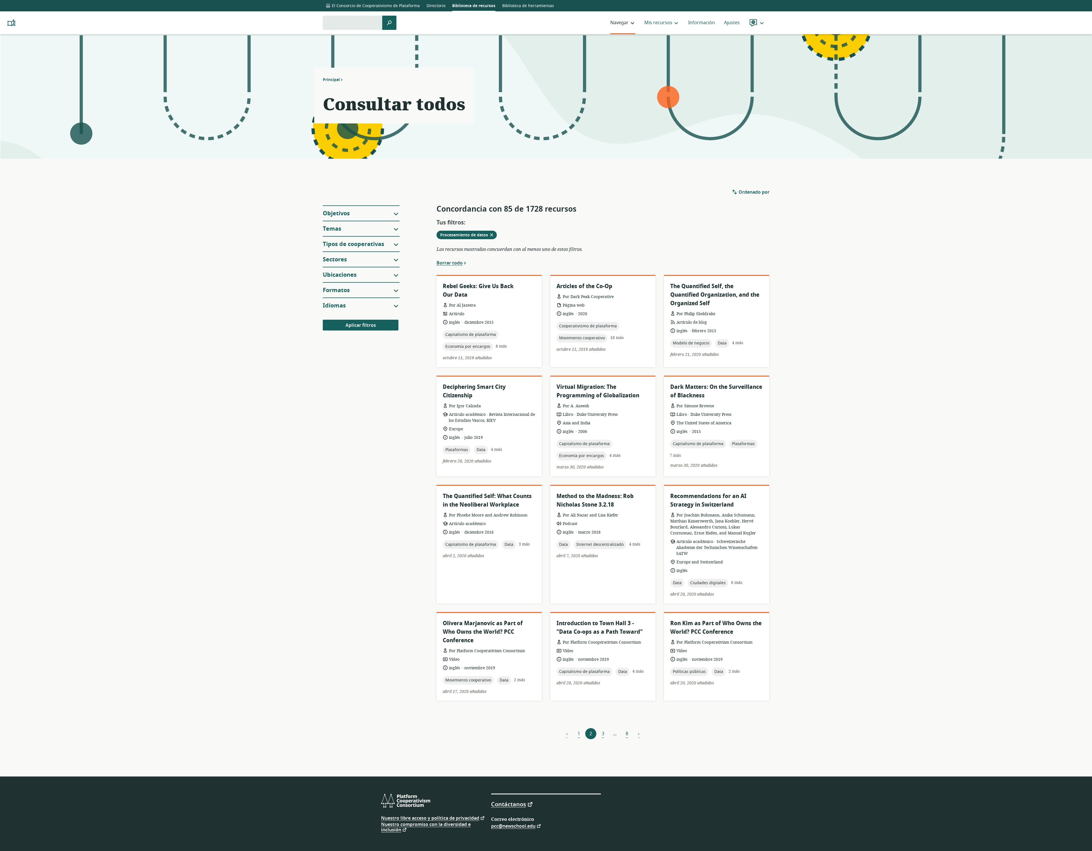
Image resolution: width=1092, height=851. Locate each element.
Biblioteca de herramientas (528, 6)
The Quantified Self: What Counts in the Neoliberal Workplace (487, 500)
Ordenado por (753, 192)
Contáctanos (508, 804)
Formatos (336, 290)
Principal (331, 79)
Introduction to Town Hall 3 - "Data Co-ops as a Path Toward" (600, 627)
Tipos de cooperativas (353, 244)
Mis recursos (658, 22)
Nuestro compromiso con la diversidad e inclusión (426, 827)
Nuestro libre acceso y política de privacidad (430, 818)
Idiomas (334, 305)
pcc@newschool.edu (513, 826)
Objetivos (336, 213)
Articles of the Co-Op (584, 286)
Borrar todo (450, 262)
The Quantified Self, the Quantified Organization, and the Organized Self (714, 294)
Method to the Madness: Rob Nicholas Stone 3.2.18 (595, 500)
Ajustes (732, 22)
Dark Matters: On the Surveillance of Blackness (716, 391)
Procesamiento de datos (468, 235)
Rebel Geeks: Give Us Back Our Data (478, 290)
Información (701, 22)
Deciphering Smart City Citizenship (474, 391)
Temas (332, 229)
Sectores (335, 259)
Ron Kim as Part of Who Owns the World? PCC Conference (716, 627)
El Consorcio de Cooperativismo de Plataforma (375, 6)
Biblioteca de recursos (473, 6)
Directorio (436, 6)
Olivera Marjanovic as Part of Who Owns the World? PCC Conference (483, 632)
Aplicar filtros (361, 325)
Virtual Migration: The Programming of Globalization (598, 391)
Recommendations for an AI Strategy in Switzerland (708, 500)
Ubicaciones (340, 275)
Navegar (619, 22)
